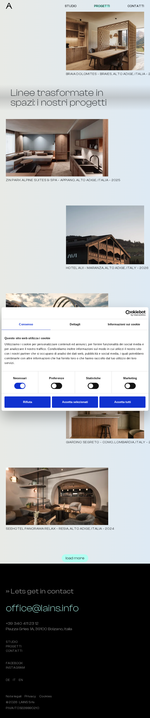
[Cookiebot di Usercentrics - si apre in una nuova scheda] (128, 313)
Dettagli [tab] (75, 324)
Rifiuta (27, 402)
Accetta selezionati (75, 402)
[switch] (56, 386)
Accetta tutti (122, 402)
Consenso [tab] (26, 324)
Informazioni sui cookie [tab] (124, 324)
